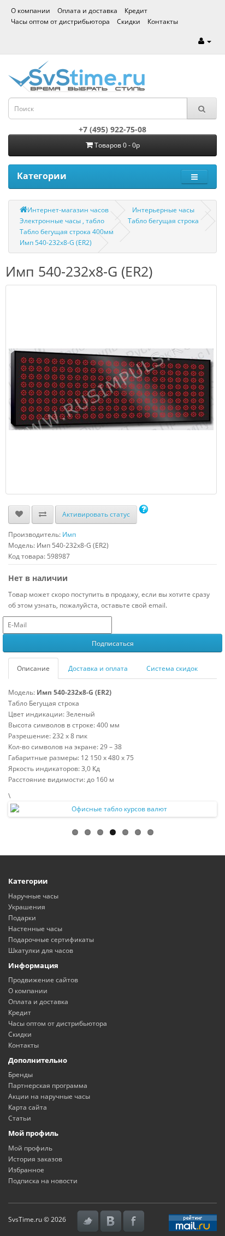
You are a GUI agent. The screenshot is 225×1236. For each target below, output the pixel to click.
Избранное (26, 1169)
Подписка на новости (43, 1180)
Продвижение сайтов (43, 979)
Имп (69, 534)
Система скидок (172, 668)
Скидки (128, 21)
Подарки (22, 917)
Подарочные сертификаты (51, 939)
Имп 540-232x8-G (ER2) (56, 242)
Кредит (136, 10)
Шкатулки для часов (40, 950)
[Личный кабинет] (204, 41)
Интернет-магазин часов (68, 210)
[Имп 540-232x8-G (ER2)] (111, 389)
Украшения (26, 906)
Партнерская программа (47, 1085)
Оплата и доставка (87, 10)
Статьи (19, 1118)
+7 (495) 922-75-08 (112, 129)
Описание (33, 668)
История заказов (35, 1159)
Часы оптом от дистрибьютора (60, 21)
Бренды (20, 1074)
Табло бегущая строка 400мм (67, 231)
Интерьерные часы (163, 210)
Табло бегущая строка (163, 220)
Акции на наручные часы (49, 1096)
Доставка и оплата (98, 668)
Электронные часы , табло (62, 220)
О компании (30, 10)
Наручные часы (33, 896)
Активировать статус (96, 514)
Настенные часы (35, 928)
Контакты (162, 21)
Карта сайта (27, 1107)
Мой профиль (30, 1148)
